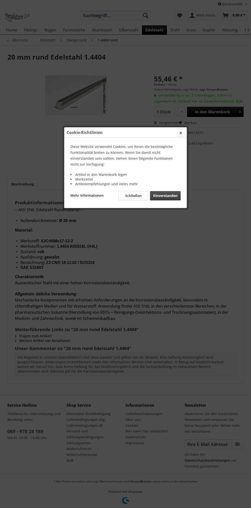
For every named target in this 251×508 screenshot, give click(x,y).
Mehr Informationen (87, 195)
